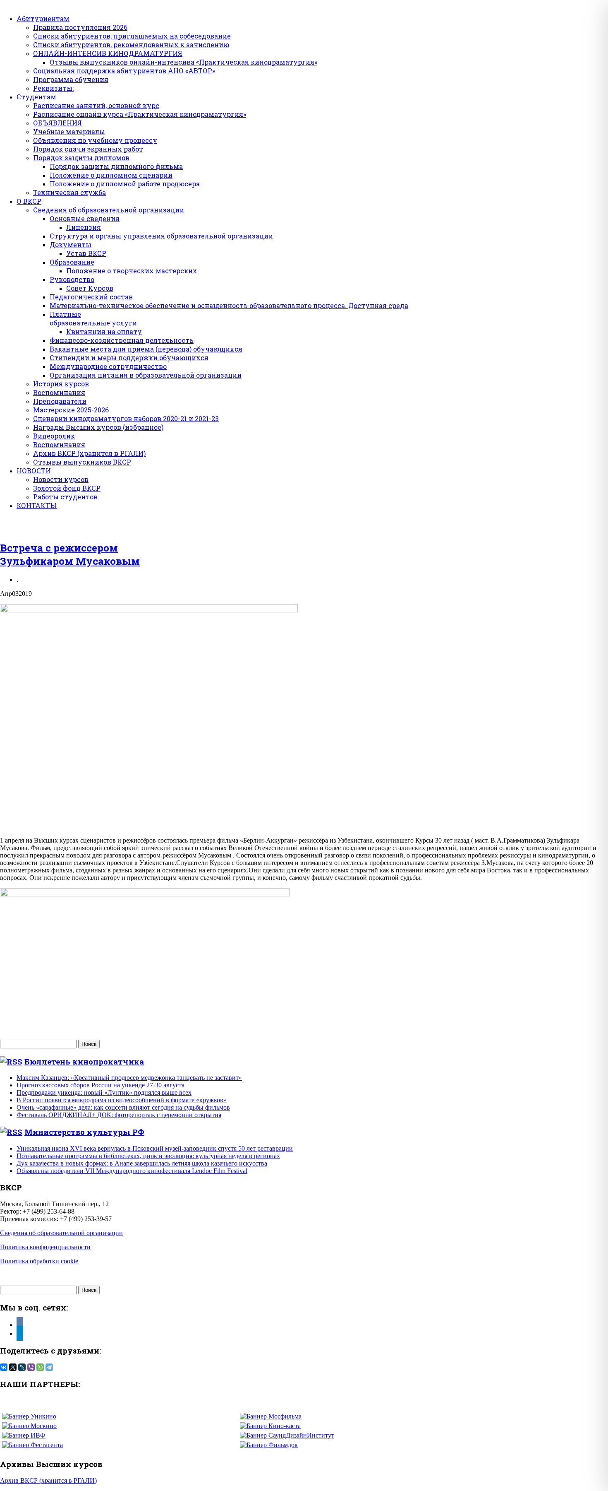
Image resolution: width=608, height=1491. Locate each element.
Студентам (36, 96)
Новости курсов (61, 479)
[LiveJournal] (22, 1367)
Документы (70, 244)
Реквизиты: (53, 88)
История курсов (61, 383)
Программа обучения (70, 79)
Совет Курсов (89, 288)
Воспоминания (59, 392)
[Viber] (31, 1367)
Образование (72, 262)
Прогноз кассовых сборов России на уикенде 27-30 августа (100, 1085)
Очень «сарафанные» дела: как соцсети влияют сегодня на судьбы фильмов (123, 1107)
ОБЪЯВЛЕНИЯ (57, 122)
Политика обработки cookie (39, 1261)
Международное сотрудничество (108, 366)
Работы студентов (65, 496)
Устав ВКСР (86, 253)
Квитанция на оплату (104, 331)
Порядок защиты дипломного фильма (116, 166)
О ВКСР (29, 201)
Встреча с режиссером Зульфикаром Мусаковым (70, 554)
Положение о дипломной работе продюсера (125, 183)
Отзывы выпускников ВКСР (82, 462)
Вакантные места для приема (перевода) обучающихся (146, 348)
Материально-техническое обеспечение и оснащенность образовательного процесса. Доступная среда (229, 305)
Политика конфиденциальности (45, 1246)
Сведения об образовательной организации (108, 209)
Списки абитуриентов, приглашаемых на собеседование (132, 35)
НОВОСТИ (34, 470)
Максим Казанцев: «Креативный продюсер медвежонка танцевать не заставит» (129, 1077)
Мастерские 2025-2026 (71, 409)
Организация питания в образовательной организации (146, 375)
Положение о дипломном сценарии (111, 175)
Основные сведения (85, 218)
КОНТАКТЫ (37, 505)
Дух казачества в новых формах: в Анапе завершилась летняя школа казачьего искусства (142, 1163)
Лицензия (83, 227)
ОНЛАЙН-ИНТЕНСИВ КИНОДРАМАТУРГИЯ (107, 53)
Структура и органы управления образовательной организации (161, 235)
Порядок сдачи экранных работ (88, 149)
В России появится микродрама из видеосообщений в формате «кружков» (122, 1099)
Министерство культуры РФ (84, 1132)
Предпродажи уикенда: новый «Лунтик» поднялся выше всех (104, 1092)
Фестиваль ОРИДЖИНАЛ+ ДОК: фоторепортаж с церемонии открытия (119, 1114)
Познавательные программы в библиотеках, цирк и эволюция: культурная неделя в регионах (148, 1155)
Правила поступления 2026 (80, 27)
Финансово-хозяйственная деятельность (122, 340)
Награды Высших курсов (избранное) (98, 427)
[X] (13, 1367)
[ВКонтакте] (3, 1367)
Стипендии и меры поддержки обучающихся (129, 357)
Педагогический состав (91, 296)
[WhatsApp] (40, 1367)
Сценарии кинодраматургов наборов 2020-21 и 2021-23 (126, 418)
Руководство (72, 279)
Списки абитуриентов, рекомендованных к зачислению (131, 44)
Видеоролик (54, 435)
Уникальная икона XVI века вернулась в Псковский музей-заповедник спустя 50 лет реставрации (155, 1148)
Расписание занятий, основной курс (96, 105)
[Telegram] (49, 1367)
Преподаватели (59, 401)
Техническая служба (69, 192)
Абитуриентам (43, 18)
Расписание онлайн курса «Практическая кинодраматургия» (139, 114)
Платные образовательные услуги (93, 318)
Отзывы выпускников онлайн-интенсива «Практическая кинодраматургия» (183, 62)
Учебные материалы (69, 131)
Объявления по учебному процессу (95, 140)
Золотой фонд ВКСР (67, 488)
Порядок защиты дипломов (81, 157)
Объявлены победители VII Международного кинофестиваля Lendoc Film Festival (132, 1170)
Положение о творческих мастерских (131, 270)
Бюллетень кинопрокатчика (84, 1061)
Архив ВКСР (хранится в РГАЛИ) (89, 453)
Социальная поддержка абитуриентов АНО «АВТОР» (124, 70)
